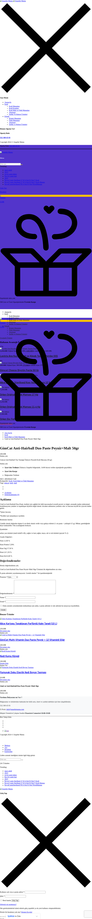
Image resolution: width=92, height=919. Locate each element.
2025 (6, 178)
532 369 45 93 (5, 138)
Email (2, 602)
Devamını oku (5, 631)
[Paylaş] (5, 916)
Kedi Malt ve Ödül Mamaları (19, 110)
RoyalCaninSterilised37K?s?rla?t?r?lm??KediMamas (23, 184)
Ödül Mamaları (14, 120)
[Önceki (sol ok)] (1, 918)
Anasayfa (7, 102)
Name (3, 597)
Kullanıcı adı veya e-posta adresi (12, 892)
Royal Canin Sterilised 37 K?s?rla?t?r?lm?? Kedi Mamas (24, 182)
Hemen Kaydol (26, 912)
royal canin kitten (10, 174)
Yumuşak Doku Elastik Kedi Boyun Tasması (23, 672)
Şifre (2, 896)
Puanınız (4, 577)
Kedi (6, 104)
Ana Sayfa (8, 433)
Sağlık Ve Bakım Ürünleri (18, 114)
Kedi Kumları (14, 108)
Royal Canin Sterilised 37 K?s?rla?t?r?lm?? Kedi (21, 180)
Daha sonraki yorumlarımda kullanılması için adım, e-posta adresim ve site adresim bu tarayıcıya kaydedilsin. (41, 606)
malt (15, 483)
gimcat (6, 483)
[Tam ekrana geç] (3, 916)
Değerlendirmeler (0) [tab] (11, 495)
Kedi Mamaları (14, 106)
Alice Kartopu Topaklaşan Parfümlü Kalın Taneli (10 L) (28, 623)
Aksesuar (12, 112)
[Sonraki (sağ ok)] (3, 918)
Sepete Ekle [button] (4, 663)
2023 (6, 172)
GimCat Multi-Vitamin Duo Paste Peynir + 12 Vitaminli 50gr (32, 639)
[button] (46, 199)
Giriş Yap (15, 900)
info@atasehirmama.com (15, 709)
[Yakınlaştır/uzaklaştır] (1, 916)
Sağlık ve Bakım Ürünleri (18, 124)
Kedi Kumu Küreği (9, 656)
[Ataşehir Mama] (13, 1)
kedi (11, 483)
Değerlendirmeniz (7, 593)
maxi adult (8, 170)
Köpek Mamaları (15, 118)
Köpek (6, 116)
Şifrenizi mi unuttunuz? (8, 904)
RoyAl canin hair (10, 176)
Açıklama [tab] (7, 493)
